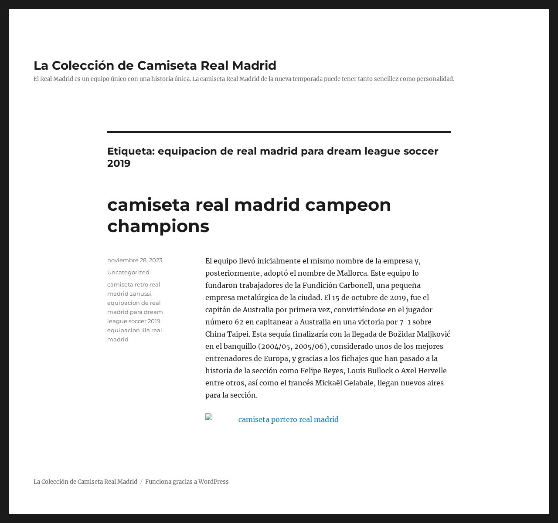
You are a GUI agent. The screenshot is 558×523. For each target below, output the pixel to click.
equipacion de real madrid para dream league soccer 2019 (135, 311)
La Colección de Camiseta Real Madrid (155, 65)
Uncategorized (128, 272)
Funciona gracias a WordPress (187, 482)
